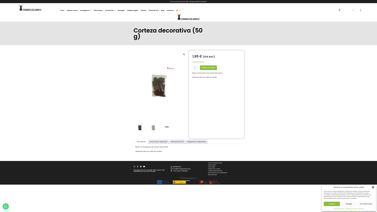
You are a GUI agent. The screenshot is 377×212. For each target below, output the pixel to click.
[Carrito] (360, 10)
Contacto (170, 10)
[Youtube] (144, 166)
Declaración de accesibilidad (217, 173)
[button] (373, 187)
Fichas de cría (154, 10)
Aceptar (332, 204)
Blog (162, 10)
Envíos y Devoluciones (215, 163)
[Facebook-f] (137, 166)
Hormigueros (85, 10)
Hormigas (121, 10)
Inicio (62, 10)
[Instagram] (134, 166)
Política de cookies (339, 208)
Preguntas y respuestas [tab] (196, 142)
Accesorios (109, 10)
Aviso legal (361, 208)
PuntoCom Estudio (149, 171)
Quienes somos (72, 10)
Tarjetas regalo (132, 10)
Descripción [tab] (141, 142)
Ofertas (143, 10)
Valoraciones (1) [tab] (177, 142)
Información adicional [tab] (158, 142)
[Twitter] (141, 166)
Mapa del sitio (212, 175)
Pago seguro (212, 165)
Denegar (349, 204)
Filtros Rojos (98, 10)
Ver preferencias (366, 204)
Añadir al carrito (208, 67)
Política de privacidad (351, 208)
